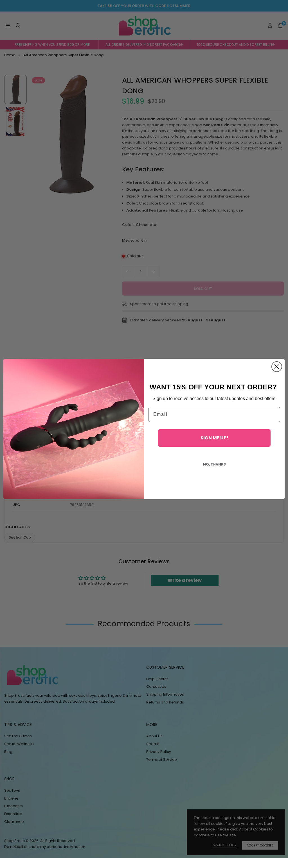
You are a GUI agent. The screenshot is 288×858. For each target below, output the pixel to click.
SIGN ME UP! (214, 438)
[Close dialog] (277, 367)
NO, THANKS (214, 464)
